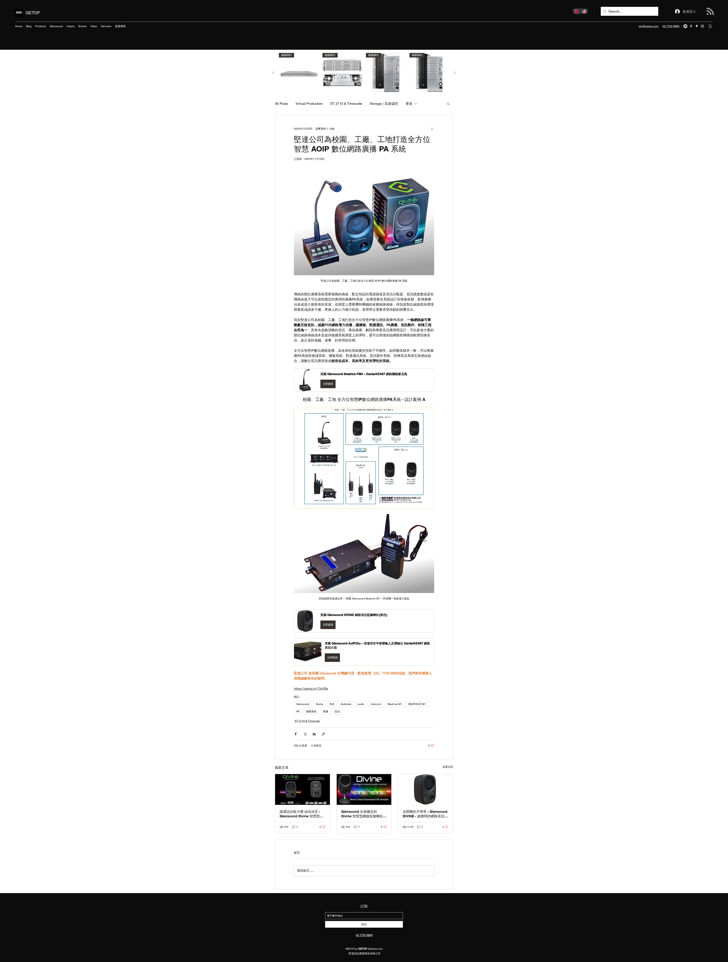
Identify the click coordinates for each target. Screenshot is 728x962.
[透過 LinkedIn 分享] (314, 734)
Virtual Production (309, 104)
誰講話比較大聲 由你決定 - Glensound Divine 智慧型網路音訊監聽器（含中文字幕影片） (302, 814)
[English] (584, 11)
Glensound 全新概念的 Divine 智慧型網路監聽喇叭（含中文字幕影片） (362, 814)
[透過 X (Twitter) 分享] (305, 734)
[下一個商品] (454, 72)
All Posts (281, 104)
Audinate (346, 704)
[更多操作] (432, 129)
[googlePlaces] (697, 26)
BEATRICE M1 (417, 704)
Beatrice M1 (395, 704)
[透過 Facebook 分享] (295, 734)
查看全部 (447, 766)
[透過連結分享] (323, 734)
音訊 (337, 711)
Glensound (302, 704)
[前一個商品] (273, 72)
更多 (409, 104)
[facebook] (691, 26)
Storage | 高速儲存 (384, 104)
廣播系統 (311, 711)
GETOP (33, 12)
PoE (331, 704)
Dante (319, 704)
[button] (710, 26)
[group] (364, 73)
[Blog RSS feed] (710, 11)
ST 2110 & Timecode (346, 104)
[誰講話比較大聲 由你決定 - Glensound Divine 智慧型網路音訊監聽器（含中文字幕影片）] (302, 789)
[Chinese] (576, 11)
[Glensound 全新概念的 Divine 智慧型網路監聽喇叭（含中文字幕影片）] (364, 789)
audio (361, 704)
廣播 (325, 711)
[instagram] (702, 26)
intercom (376, 704)
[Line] (685, 26)
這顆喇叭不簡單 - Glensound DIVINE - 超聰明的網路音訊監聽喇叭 (425, 814)
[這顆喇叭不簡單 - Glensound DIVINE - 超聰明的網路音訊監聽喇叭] (425, 789)
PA (297, 711)
